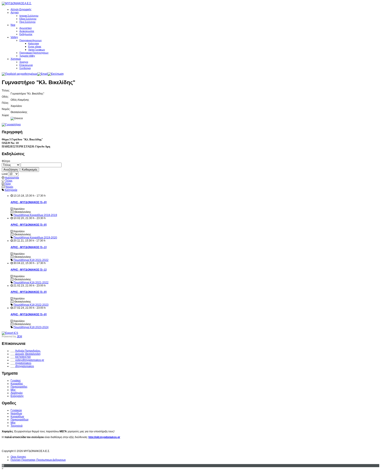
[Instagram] (21, 445)
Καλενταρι (33, 43)
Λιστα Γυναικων (36, 49)
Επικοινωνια (26, 65)
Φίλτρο (6, 161)
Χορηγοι (23, 62)
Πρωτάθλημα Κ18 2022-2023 (31, 304)
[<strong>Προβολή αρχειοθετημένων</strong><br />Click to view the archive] (19, 73)
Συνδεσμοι (25, 68)
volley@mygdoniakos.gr (29, 360)
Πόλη (7, 183)
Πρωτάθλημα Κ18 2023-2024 (31, 327)
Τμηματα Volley (27, 55)
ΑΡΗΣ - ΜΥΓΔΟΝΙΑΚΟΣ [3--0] (29, 202)
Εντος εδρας (34, 46)
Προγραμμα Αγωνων (30, 40)
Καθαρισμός (29, 169)
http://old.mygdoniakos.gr (104, 437)
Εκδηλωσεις (25, 34)
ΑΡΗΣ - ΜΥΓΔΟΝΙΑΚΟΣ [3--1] (29, 247)
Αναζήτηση (11, 169)
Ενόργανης (17, 396)
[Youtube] (13, 445)
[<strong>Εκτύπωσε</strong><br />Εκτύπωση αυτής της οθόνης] (56, 73)
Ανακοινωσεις (26, 31)
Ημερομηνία (12, 177)
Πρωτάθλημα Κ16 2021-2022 (31, 282)
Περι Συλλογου (27, 21)
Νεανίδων (16, 413)
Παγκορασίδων (19, 419)
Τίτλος (9, 180)
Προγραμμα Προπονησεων (34, 52)
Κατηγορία (11, 189)
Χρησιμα (16, 58)
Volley (14, 37)
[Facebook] (5, 445)
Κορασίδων (17, 416)
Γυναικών (16, 410)
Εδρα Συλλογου (27, 18)
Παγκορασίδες (19, 386)
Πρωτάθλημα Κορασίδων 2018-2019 (35, 215)
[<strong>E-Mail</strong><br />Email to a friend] (42, 73)
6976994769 (23, 357)
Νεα (13, 24)
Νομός (9, 186)
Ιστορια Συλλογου (28, 15)
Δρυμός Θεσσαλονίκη (28, 353)
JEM (19, 336)
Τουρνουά (16, 425)
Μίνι (13, 389)
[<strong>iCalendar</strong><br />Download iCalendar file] (10, 332)
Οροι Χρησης (18, 456)
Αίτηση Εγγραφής (21, 9)
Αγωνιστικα (25, 28)
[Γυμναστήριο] (11, 124)
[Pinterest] (30, 445)
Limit (4, 174)
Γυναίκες (16, 380)
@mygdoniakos (24, 366)
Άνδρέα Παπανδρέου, (28, 350)
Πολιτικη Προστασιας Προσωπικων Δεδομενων (38, 459)
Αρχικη (15, 12)
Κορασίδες (17, 383)
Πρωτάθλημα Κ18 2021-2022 (31, 260)
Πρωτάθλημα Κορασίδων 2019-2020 (35, 237)
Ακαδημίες (17, 392)
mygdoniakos (23, 363)
